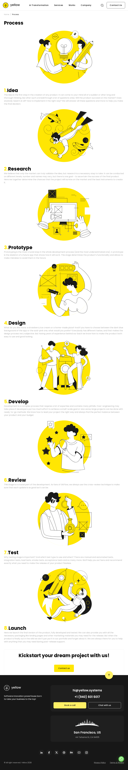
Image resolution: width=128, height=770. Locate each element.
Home (6, 14)
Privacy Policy (100, 762)
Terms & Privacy (117, 762)
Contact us (64, 668)
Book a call (70, 705)
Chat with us (104, 705)
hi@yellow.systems (87, 690)
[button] (64, 57)
